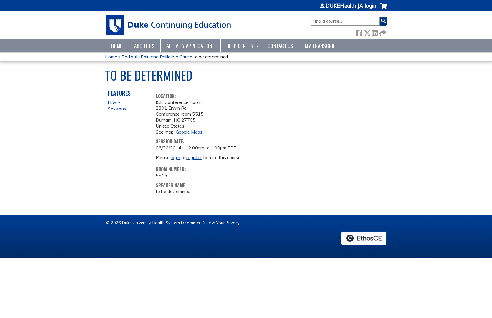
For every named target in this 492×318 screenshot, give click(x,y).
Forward (382, 31)
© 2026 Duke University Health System (143, 222)
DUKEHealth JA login (350, 6)
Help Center (239, 46)
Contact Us (280, 46)
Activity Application (189, 46)
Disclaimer (190, 222)
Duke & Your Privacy (221, 222)
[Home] (168, 25)
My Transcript (321, 46)
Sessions (117, 109)
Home (116, 46)
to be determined (210, 57)
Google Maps (189, 132)
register (194, 157)
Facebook (359, 31)
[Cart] (383, 9)
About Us (144, 46)
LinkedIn (374, 31)
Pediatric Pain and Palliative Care (155, 57)
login (175, 157)
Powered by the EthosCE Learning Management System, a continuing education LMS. (364, 238)
